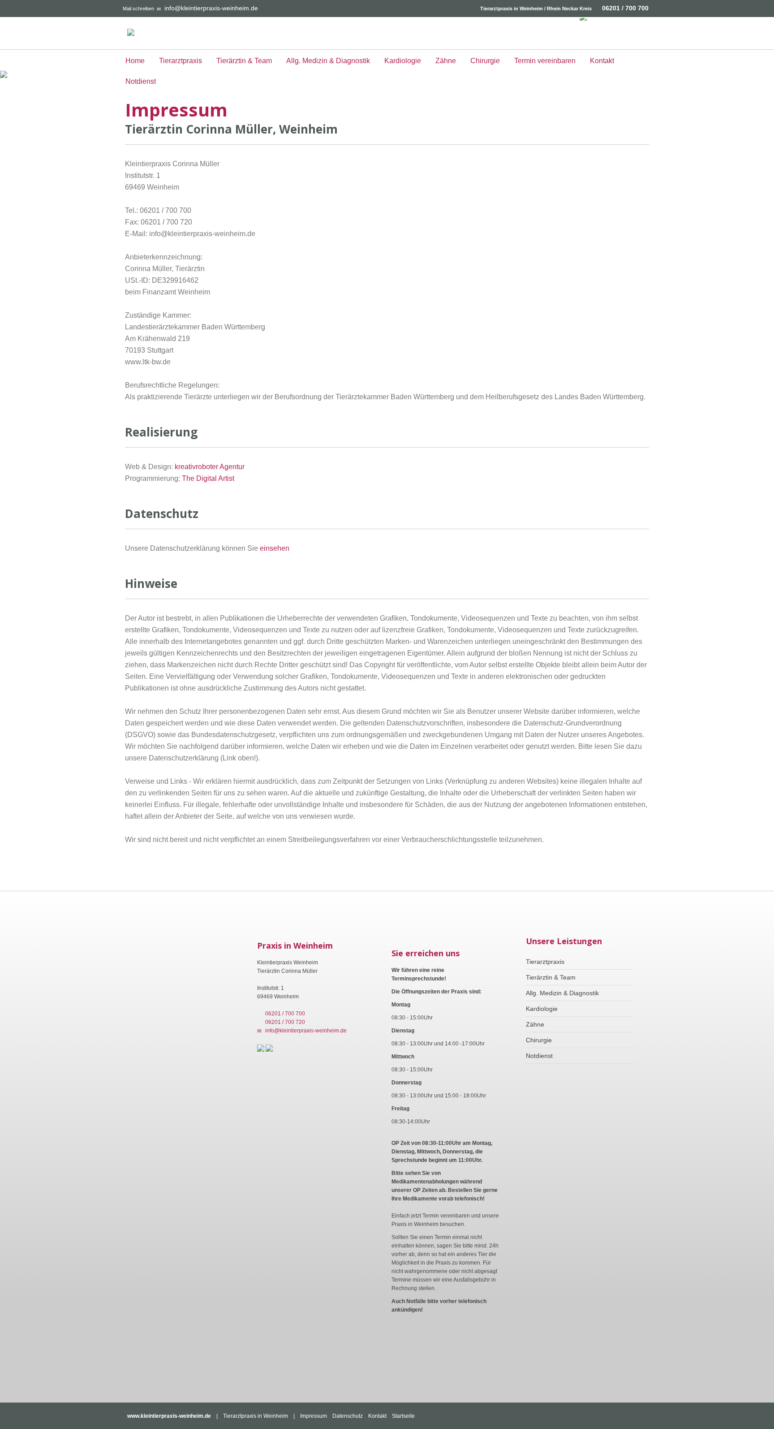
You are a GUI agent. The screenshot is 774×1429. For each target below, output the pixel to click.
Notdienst (140, 81)
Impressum (313, 1416)
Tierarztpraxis (180, 61)
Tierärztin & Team (244, 61)
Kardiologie (402, 61)
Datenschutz (347, 1416)
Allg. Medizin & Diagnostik (328, 61)
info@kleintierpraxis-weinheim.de (211, 8)
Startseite (403, 1416)
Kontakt (602, 61)
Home (135, 61)
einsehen (274, 548)
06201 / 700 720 (283, 1022)
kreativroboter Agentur (210, 467)
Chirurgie (485, 61)
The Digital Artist (208, 478)
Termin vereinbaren (545, 61)
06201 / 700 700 (625, 8)
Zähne (445, 61)
